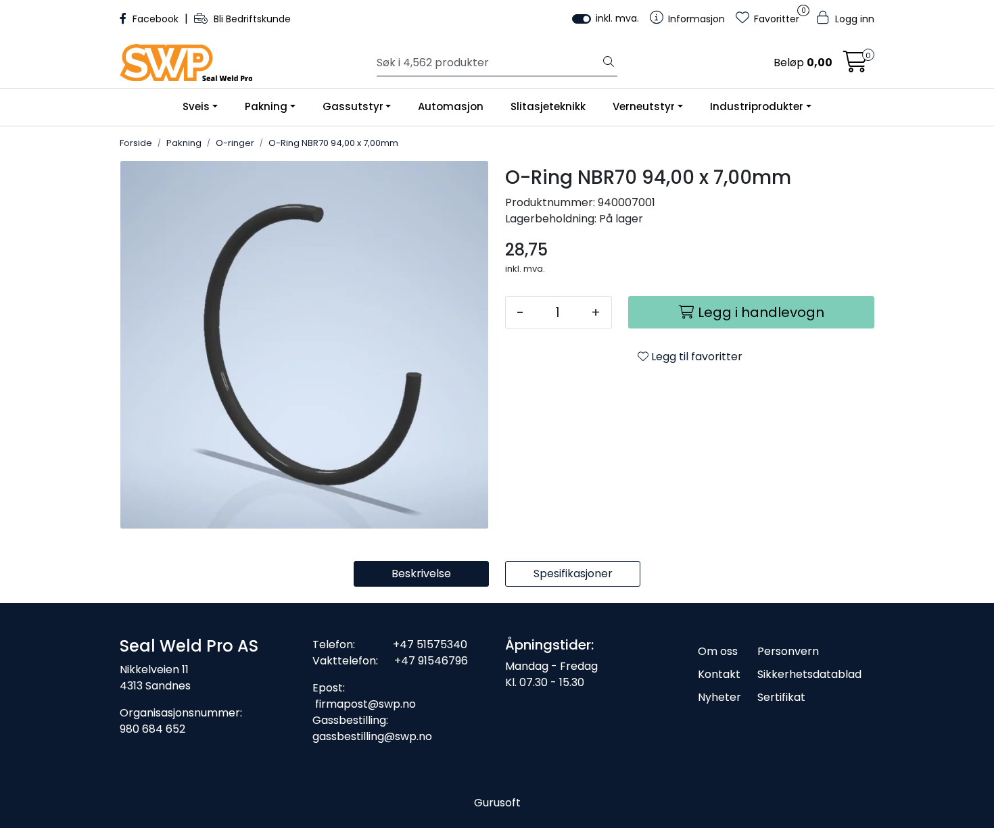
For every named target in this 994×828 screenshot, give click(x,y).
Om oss (718, 651)
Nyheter (719, 697)
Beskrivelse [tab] (421, 573)
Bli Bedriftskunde (251, 19)
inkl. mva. (617, 18)
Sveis (196, 106)
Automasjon (450, 106)
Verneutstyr (644, 106)
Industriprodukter (756, 106)
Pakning (266, 106)
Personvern (788, 651)
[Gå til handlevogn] (855, 66)
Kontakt (719, 674)
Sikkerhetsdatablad (809, 674)
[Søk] (608, 62)
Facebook (155, 19)
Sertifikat (781, 697)
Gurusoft (497, 802)
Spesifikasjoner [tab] (573, 573)
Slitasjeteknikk (548, 106)
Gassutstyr (353, 106)
